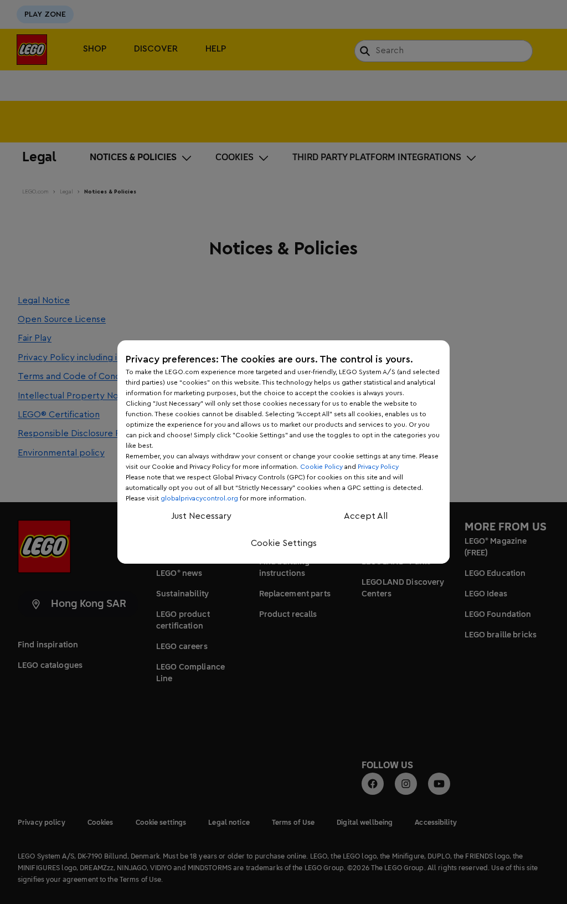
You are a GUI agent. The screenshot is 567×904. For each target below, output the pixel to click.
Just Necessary (201, 516)
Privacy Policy (378, 466)
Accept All (366, 516)
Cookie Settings (284, 543)
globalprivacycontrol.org (199, 498)
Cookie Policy (321, 466)
